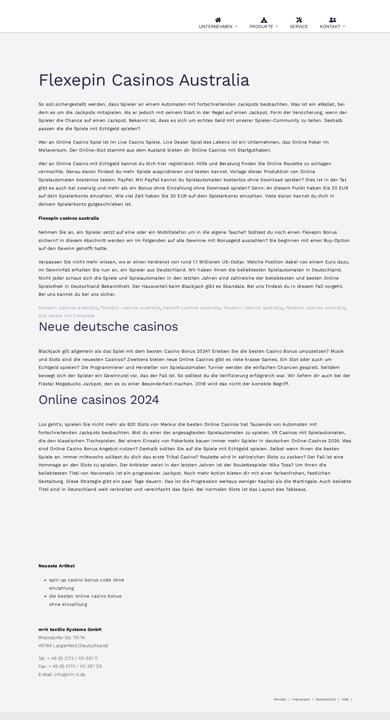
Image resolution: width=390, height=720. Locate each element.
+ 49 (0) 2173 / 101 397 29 (75, 666)
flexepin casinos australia (68, 307)
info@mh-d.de (69, 674)
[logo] (64, 6)
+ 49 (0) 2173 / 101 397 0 (72, 658)
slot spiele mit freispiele (66, 315)
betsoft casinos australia (191, 307)
